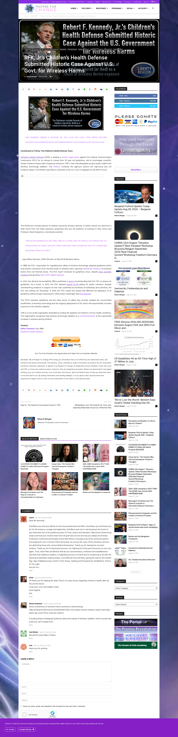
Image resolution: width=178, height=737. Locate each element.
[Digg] (101, 89)
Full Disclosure (72, 49)
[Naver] (106, 89)
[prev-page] (22, 502)
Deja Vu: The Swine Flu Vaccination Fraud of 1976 (40, 405)
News (115, 49)
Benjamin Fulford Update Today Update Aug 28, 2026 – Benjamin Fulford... (132, 209)
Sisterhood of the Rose (76, 2)
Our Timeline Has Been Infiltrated (141, 560)
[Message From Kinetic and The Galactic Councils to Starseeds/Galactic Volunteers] (35, 481)
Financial (127, 2)
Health (80, 49)
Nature (146, 2)
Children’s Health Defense (32, 157)
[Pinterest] (34, 89)
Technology (118, 2)
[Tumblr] (89, 89)
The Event (86, 8)
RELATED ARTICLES (29, 439)
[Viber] (73, 89)
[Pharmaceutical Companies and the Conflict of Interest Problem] (66, 481)
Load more (135, 572)
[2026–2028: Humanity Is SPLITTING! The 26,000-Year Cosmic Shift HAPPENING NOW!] (97, 453)
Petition (56, 166)
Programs (116, 8)
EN (154, 2)
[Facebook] (23, 89)
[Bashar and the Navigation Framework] (97, 481)
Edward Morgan (32, 76)
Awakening (36, 49)
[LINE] (84, 89)
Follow (153, 101)
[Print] (78, 89)
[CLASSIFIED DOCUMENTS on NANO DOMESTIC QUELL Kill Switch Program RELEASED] (35, 453)
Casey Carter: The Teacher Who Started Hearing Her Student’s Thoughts (63, 466)
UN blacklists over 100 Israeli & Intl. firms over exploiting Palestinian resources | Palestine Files (92, 406)
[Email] (62, 89)
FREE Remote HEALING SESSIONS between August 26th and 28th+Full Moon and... (134, 325)
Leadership (137, 2)
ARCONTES (34, 16)
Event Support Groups (58, 2)
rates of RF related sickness (52, 275)
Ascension (45, 2)
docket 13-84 (72, 284)
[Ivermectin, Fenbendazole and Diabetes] (135, 275)
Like (154, 96)
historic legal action (70, 157)
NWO (120, 49)
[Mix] (95, 89)
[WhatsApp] (39, 89)
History (87, 49)
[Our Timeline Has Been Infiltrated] (120, 562)
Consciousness (46, 49)
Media (97, 2)
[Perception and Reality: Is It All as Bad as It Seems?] (120, 424)
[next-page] (25, 502)
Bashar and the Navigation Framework (96, 492)
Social (130, 8)
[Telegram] (67, 89)
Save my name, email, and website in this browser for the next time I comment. (54, 706)
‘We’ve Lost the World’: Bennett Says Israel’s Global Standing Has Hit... (134, 401)
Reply (31, 570)
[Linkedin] (50, 89)
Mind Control (108, 49)
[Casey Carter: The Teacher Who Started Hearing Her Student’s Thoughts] (66, 453)
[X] (28, 89)
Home (73, 8)
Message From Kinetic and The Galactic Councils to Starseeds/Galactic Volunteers (32, 494)
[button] (153, 8)
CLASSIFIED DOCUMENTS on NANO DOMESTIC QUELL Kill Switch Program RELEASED (35, 466)
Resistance (101, 8)
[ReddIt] (45, 89)
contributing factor (87, 316)
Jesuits (100, 49)
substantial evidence (92, 268)
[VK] (56, 89)
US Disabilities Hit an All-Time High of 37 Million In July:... (135, 360)
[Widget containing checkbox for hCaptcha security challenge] (39, 714)
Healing (89, 2)
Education (63, 49)
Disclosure (55, 49)
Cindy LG (117, 261)
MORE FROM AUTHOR (48, 439)
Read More (136, 170)
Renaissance (106, 2)
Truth (35, 52)
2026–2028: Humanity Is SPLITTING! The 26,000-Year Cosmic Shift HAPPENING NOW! (96, 466)
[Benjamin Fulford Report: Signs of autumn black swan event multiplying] (120, 528)
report (71, 281)
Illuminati (93, 49)
